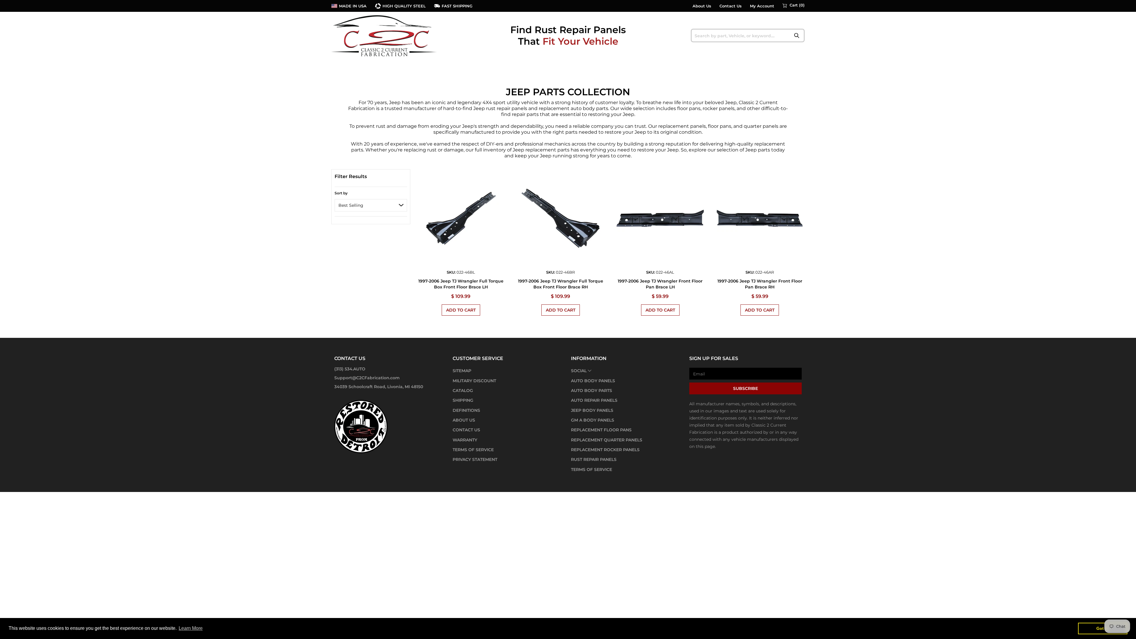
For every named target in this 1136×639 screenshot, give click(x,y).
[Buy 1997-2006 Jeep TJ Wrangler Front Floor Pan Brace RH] (760, 218)
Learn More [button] (191, 628)
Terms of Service (473, 449)
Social (579, 370)
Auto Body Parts (591, 390)
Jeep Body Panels (592, 410)
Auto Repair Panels (594, 400)
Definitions (466, 410)
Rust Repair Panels (594, 459)
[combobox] (748, 35)
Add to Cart (461, 310)
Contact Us (730, 6)
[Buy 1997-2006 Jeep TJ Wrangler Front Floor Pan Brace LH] (660, 218)
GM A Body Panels (592, 420)
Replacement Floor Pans (601, 430)
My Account (762, 6)
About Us (702, 6)
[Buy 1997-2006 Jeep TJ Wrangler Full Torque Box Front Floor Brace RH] (560, 218)
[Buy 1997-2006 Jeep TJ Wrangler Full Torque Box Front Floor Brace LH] (461, 218)
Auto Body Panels (593, 380)
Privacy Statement (475, 459)
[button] (793, 5)
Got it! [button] (1102, 628)
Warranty (465, 440)
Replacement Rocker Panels (605, 449)
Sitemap (462, 370)
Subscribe (745, 388)
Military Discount (474, 380)
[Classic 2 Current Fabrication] (384, 35)
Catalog (463, 390)
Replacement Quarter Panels (606, 440)
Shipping (463, 400)
